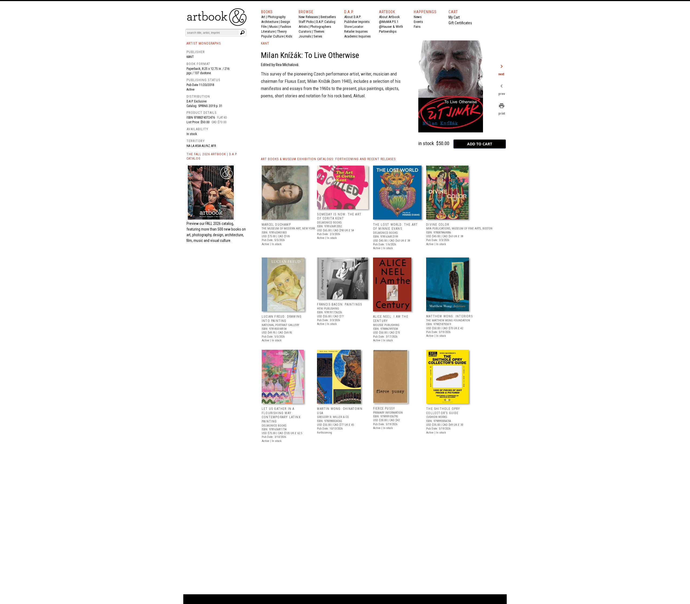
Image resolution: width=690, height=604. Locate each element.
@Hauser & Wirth (391, 27)
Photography (276, 17)
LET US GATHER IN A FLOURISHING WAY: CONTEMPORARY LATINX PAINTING (281, 415)
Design (285, 22)
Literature (268, 31)
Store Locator (353, 27)
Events (418, 22)
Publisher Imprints (357, 22)
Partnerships (387, 31)
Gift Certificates (460, 23)
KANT (265, 43)
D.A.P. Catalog (325, 22)
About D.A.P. (352, 17)
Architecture (269, 22)
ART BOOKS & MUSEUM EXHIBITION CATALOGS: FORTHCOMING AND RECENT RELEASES (328, 159)
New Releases (308, 17)
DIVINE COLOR (437, 224)
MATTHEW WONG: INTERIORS (449, 316)
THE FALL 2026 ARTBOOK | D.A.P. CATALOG (212, 156)
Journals (305, 36)
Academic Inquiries (357, 36)
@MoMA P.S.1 (388, 22)
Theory (282, 31)
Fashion (285, 27)
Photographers (320, 27)
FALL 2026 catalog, (219, 223)
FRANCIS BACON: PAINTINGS (339, 304)
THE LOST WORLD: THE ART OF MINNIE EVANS (395, 227)
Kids (289, 36)
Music (273, 27)
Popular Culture (272, 36)
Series (317, 36)
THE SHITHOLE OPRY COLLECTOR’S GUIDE (443, 411)
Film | (265, 27)
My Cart (454, 17)
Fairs (417, 27)
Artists (303, 27)
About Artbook (389, 17)
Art (263, 17)
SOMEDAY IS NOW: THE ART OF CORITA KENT (339, 216)
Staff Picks (306, 22)
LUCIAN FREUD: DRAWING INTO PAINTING (282, 319)
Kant (190, 57)
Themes (318, 31)
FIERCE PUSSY (384, 408)
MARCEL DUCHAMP (276, 224)
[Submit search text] (242, 32)
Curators (305, 31)
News (418, 17)
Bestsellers (328, 17)
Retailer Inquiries (356, 31)
